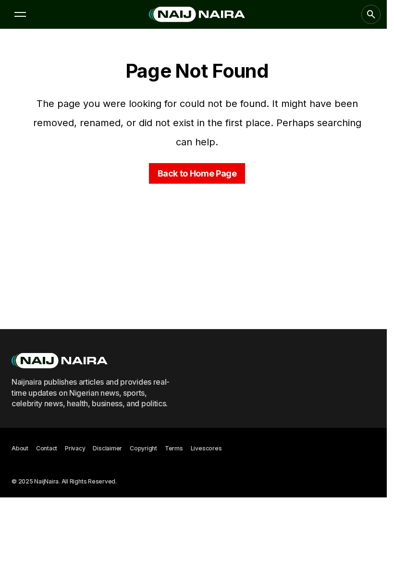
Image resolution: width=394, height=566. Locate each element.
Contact (46, 448)
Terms (174, 448)
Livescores (206, 448)
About (20, 448)
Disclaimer (107, 448)
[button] (20, 14)
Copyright (143, 448)
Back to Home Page (197, 173)
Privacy (75, 448)
